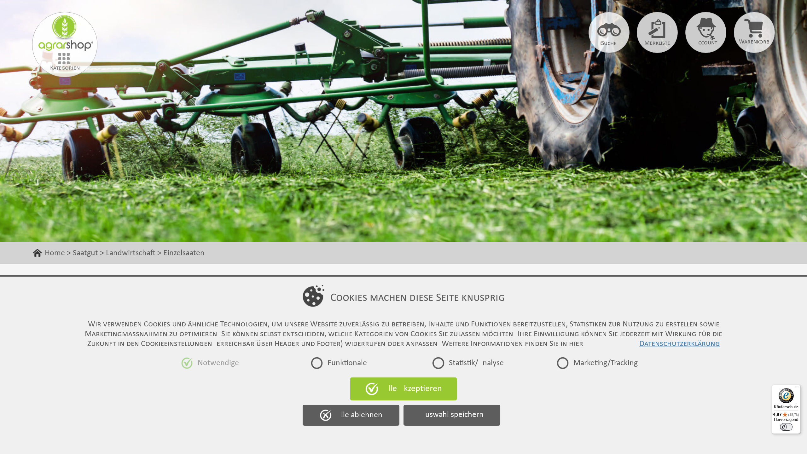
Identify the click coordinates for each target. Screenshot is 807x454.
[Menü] (797, 388)
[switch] (786, 427)
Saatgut (85, 253)
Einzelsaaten (184, 253)
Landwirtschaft (130, 253)
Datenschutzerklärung (679, 344)
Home (55, 253)
